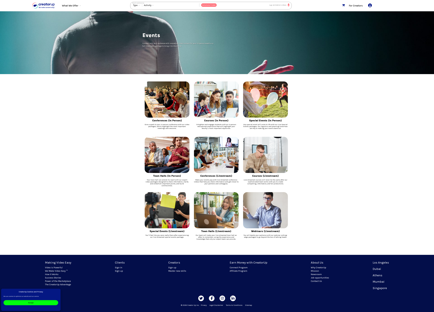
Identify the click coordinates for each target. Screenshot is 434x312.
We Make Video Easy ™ (56, 271)
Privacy (35, 308)
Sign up (119, 271)
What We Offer (70, 5)
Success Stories (53, 277)
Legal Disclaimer (216, 305)
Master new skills (177, 271)
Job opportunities (320, 277)
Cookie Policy (27, 308)
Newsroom (316, 274)
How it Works (51, 274)
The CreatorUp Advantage (58, 284)
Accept (31, 303)
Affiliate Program (238, 271)
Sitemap (248, 305)
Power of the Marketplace (58, 281)
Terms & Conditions (234, 305)
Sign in (118, 267)
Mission (315, 271)
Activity (147, 5)
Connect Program (239, 267)
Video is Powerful (54, 267)
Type (135, 5)
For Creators (356, 5)
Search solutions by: (138, 3)
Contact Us (316, 281)
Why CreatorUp (318, 267)
